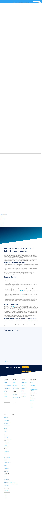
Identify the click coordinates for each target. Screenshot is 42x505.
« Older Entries (6, 361)
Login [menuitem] (0, 219)
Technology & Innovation (7, 385)
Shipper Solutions (23, 380)
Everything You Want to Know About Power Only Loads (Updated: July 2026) (18, 336)
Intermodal (23, 385)
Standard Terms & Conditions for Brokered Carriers (33, 393)
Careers (14, 2)
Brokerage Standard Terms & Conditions (9, 482)
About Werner (6, 380)
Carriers (12, 337)
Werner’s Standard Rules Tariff (8, 480)
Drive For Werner (26, 371)
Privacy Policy (32, 400)
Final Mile (22, 391)
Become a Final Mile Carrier (16, 397)
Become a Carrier (15, 395)
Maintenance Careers (33, 383)
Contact (5, 393)
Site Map (31, 397)
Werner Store (6, 391)
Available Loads (25, 2)
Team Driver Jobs (6, 442)
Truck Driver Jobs (15, 385)
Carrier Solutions (15, 392)
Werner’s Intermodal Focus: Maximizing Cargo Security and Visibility (16, 354)
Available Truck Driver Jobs (16, 383)
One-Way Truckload (24, 382)
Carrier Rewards (15, 394)
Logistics (9, 337)
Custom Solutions (23, 393)
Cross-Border (23, 388)
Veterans (17, 2)
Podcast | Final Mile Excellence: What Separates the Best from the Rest (17, 345)
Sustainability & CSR (7, 388)
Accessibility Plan (32, 395)
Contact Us (25, 367)
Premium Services (23, 394)
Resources (5, 428)
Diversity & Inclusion (7, 426)
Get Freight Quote (23, 396)
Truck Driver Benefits (16, 388)
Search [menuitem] (1, 225)
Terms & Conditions (33, 398)
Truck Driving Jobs (21, 2)
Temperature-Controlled (7, 462)
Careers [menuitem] (1, 216)
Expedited (22, 383)
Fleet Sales (31, 382)
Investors (5, 382)
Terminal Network (6, 383)
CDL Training (14, 382)
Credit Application (32, 385)
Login (28, 2)
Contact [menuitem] (1, 226)
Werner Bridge (6, 423)
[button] (36, 0)
